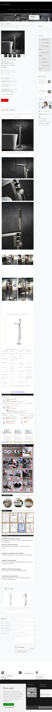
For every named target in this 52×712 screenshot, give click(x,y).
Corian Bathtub (45, 42)
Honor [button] (25, 9)
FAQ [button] (35, 9)
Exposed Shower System (44, 67)
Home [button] (9, 9)
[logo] (6, 4)
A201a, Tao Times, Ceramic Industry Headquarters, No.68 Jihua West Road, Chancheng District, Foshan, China (42, 679)
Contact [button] (39, 9)
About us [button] (20, 9)
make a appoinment (6, 674)
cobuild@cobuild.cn (46, 114)
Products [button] (14, 9)
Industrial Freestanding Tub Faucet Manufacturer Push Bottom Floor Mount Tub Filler (16, 26)
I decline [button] (11, 704)
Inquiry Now (4, 100)
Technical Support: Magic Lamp (26, 710)
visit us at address (41, 674)
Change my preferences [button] (9, 707)
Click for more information (18, 392)
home (3, 24)
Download (12, 110)
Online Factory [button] (47, 9)
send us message (28, 672)
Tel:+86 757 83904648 (7, 676)
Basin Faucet (45, 62)
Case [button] (29, 9)
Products (9, 24)
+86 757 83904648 (45, 111)
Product (41, 36)
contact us (42, 99)
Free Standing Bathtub (43, 47)
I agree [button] (5, 704)
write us (4, 618)
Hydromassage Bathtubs (44, 54)
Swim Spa (44, 58)
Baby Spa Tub (45, 39)
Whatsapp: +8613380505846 (5, 678)
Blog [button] (32, 9)
